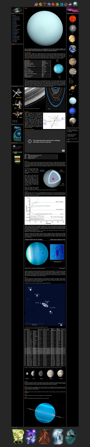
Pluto (73, 125)
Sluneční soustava (17, 16)
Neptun (73, 115)
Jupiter (73, 75)
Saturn (73, 91)
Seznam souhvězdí (17, 19)
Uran (72, 105)
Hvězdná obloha (16, 18)
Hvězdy (15, 21)
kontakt (16, 427)
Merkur (72, 32)
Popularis (15, 41)
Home (15, 15)
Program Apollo (16, 32)
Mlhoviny (15, 23)
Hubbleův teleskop (17, 36)
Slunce (73, 22)
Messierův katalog (17, 29)
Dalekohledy (16, 30)
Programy (15, 40)
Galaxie (15, 22)
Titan (71, 94)
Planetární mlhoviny (17, 25)
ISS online (15, 120)
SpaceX (15, 34)
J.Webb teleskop (16, 37)
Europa (72, 80)
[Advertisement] (17, 65)
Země (73, 53)
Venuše (73, 43)
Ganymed (72, 81)
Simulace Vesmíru (17, 39)
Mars (73, 66)
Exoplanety (16, 26)
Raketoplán (16, 33)
